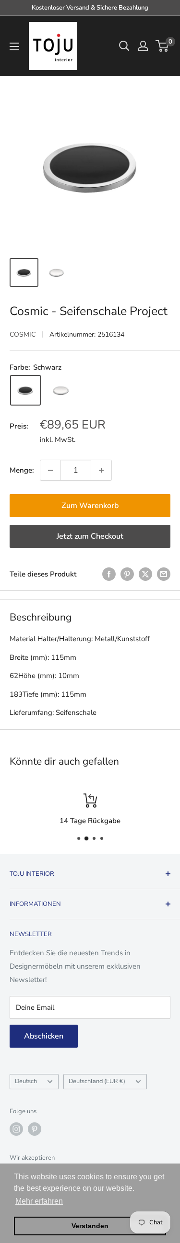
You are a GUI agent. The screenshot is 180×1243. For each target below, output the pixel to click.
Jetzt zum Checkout (90, 536)
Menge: (22, 470)
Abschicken (43, 1036)
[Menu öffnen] (14, 46)
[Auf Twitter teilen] (145, 574)
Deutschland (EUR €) (97, 1081)
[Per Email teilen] (163, 574)
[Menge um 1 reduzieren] (50, 470)
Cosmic (23, 334)
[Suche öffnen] (124, 46)
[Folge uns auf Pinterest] (34, 1129)
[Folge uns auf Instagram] (16, 1129)
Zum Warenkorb (90, 505)
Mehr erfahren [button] (39, 1201)
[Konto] (143, 46)
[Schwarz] (25, 390)
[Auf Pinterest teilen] (127, 574)
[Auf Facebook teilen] (109, 574)
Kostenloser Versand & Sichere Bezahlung (90, 7)
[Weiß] (61, 390)
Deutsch (26, 1081)
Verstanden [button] (90, 1226)
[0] (162, 46)
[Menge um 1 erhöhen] (101, 470)
